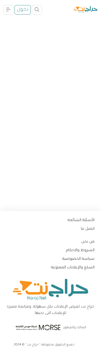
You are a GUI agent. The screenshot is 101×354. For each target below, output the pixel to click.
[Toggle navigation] (37, 10)
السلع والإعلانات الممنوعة (73, 268)
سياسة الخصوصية (78, 259)
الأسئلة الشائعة (81, 220)
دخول (22, 10)
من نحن (88, 242)
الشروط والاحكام (80, 250)
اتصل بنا (88, 229)
